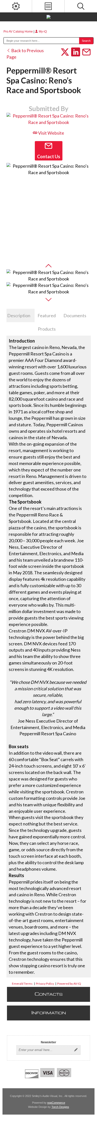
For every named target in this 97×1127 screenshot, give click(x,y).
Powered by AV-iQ (69, 983)
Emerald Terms (22, 983)
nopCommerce (56, 1102)
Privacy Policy (45, 983)
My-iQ (42, 31)
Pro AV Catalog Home (18, 31)
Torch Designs (60, 1106)
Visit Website (50, 133)
